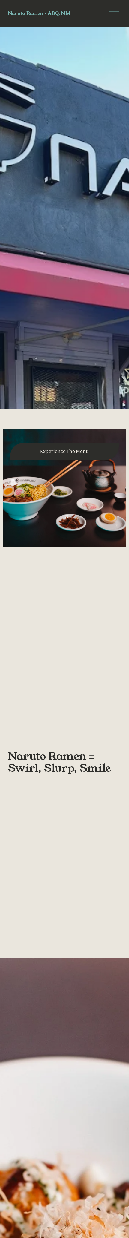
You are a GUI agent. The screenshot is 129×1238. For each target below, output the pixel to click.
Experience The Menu (64, 451)
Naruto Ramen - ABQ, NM (39, 13)
